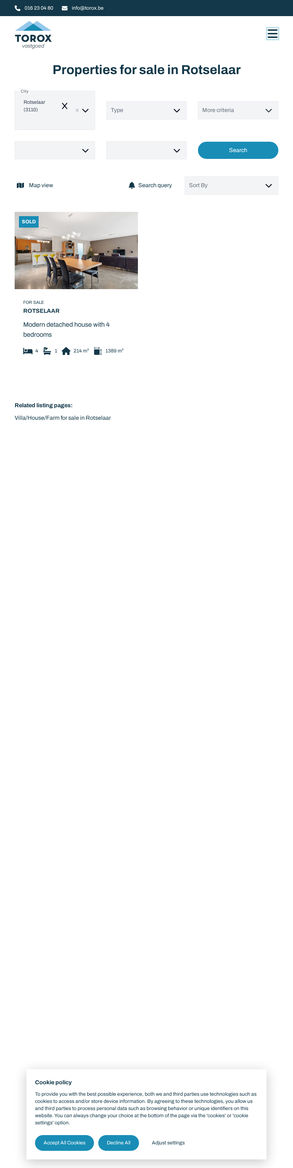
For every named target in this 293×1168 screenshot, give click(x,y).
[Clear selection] (77, 110)
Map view (41, 185)
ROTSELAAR (41, 310)
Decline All (118, 1143)
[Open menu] (272, 33)
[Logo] (49, 34)
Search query (155, 185)
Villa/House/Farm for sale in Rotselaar (63, 418)
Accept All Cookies (64, 1143)
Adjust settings (168, 1143)
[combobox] (55, 110)
